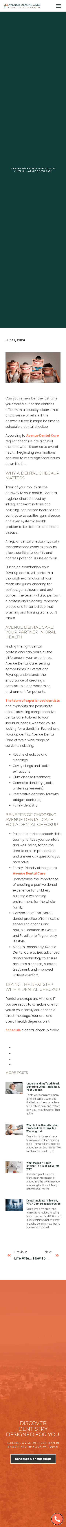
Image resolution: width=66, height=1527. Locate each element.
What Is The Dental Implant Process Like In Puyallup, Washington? (42, 1128)
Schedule (13, 1030)
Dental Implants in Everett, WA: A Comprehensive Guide (43, 1202)
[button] (58, 6)
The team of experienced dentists (33, 700)
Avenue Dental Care (42, 435)
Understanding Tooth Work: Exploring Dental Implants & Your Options (43, 1086)
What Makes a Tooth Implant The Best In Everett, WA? (43, 1166)
